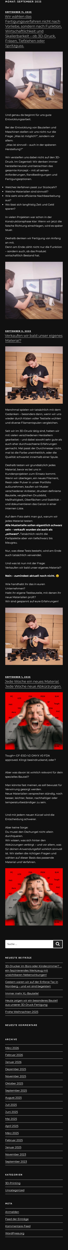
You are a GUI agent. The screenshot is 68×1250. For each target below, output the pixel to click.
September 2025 (16, 1090)
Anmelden (12, 1212)
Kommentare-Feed (18, 1226)
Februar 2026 (14, 1054)
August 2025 (13, 1097)
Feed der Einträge (17, 1219)
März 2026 (12, 1048)
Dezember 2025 (15, 1069)
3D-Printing (12, 1183)
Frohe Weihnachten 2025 (21, 1011)
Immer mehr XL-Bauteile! (22, 993)
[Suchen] (57, 944)
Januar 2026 (13, 1062)
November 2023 (15, 1154)
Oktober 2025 (14, 1083)
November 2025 (15, 1076)
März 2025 (12, 1133)
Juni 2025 (11, 1111)
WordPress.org (14, 1233)
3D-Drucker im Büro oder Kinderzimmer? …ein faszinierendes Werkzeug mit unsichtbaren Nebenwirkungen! (33, 970)
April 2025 (11, 1126)
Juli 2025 (11, 1104)
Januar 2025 (13, 1147)
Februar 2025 (14, 1140)
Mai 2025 (11, 1118)
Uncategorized (14, 1190)
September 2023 (16, 1161)
